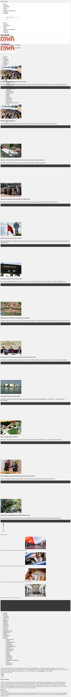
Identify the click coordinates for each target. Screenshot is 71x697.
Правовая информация (9, 10)
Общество (6, 63)
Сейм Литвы (6, 635)
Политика (5, 59)
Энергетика (9, 664)
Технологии (9, 663)
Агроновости (9, 98)
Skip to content (4, 1)
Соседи (5, 628)
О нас (4, 3)
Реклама (5, 12)
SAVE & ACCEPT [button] (5, 695)
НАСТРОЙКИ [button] (48, 671)
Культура (5, 636)
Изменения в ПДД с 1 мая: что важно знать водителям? (13, 565)
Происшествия (10, 91)
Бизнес (5, 62)
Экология (8, 90)
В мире (5, 58)
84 (4, 530)
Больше (5, 80)
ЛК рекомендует (10, 642)
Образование (9, 87)
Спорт (7, 104)
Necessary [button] (3, 689)
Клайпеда (5, 624)
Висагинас (6, 625)
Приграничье (9, 93)
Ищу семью (9, 101)
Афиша (5, 7)
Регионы (5, 627)
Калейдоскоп (6, 632)
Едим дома (9, 99)
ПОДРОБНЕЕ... (41, 671)
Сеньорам (8, 86)
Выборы (8, 97)
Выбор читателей (7, 631)
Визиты (8, 95)
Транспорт (6, 629)
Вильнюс (5, 622)
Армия (5, 633)
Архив (5, 9)
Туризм (8, 83)
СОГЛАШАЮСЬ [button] (33, 671)
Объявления (6, 6)
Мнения (5, 64)
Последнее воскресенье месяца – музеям (10, 597)
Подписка (5, 13)
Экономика (6, 60)
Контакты (5, 5)
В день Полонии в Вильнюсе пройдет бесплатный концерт (14, 550)
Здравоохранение (10, 88)
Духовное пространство (12, 102)
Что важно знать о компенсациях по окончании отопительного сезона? (16, 581)
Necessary (4, 690)
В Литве (5, 56)
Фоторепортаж (10, 639)
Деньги (8, 94)
